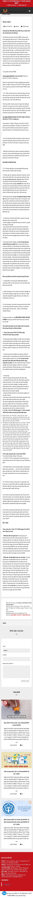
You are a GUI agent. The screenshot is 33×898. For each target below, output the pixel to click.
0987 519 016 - (12, 5)
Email (5, 655)
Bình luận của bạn (8, 663)
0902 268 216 (22, 5)
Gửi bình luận (25, 681)
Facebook (7, 884)
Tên (4, 646)
